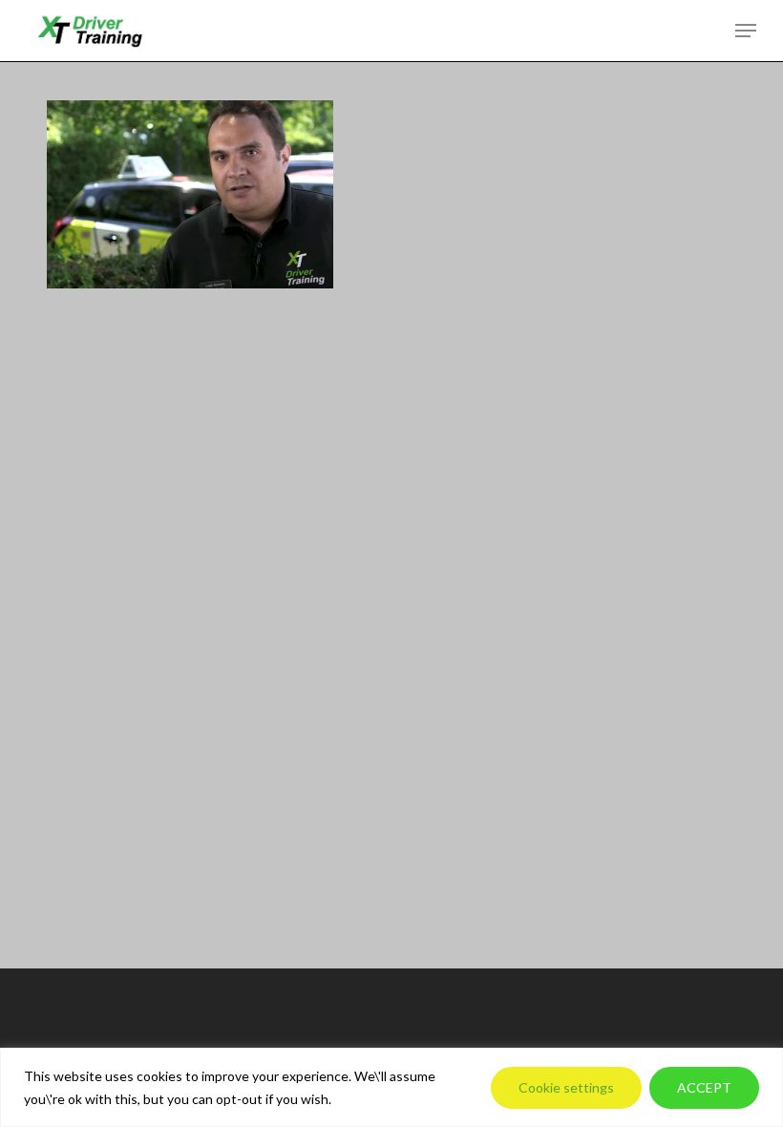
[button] (745, 30)
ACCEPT (704, 1087)
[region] (391, 1087)
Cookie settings (566, 1087)
